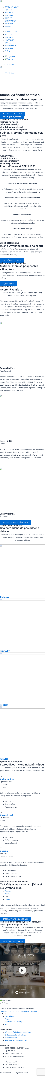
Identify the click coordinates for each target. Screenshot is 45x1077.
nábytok (4, 759)
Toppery (4, 705)
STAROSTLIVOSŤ (11, 7)
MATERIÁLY (9, 15)
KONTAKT (9, 24)
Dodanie (4, 851)
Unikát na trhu (7, 779)
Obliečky (4, 597)
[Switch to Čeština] (9, 59)
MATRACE (9, 13)
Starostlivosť (6, 815)
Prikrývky (5, 651)
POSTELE (8, 10)
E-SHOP (8, 26)
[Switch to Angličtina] (10, 56)
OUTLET (8, 18)
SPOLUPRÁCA (10, 21)
